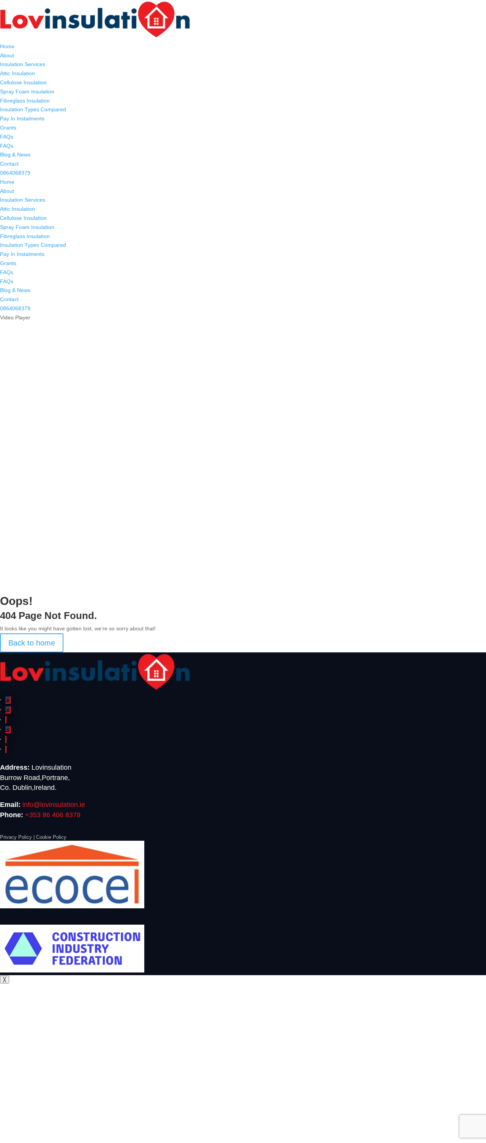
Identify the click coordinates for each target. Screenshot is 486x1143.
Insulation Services (22, 64)
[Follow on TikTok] (5, 739)
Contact (9, 164)
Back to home (31, 643)
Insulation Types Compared (33, 109)
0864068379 (15, 173)
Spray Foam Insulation (27, 91)
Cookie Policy (51, 837)
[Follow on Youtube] (5, 749)
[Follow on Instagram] (8, 710)
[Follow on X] (8, 729)
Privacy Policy (16, 837)
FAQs (6, 137)
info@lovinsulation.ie (53, 804)
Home (7, 46)
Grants (8, 128)
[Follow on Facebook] (8, 700)
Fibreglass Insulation (25, 101)
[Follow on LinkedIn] (5, 719)
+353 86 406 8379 (52, 815)
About (7, 55)
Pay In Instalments (22, 118)
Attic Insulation (17, 73)
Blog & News (15, 155)
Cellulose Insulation (23, 82)
